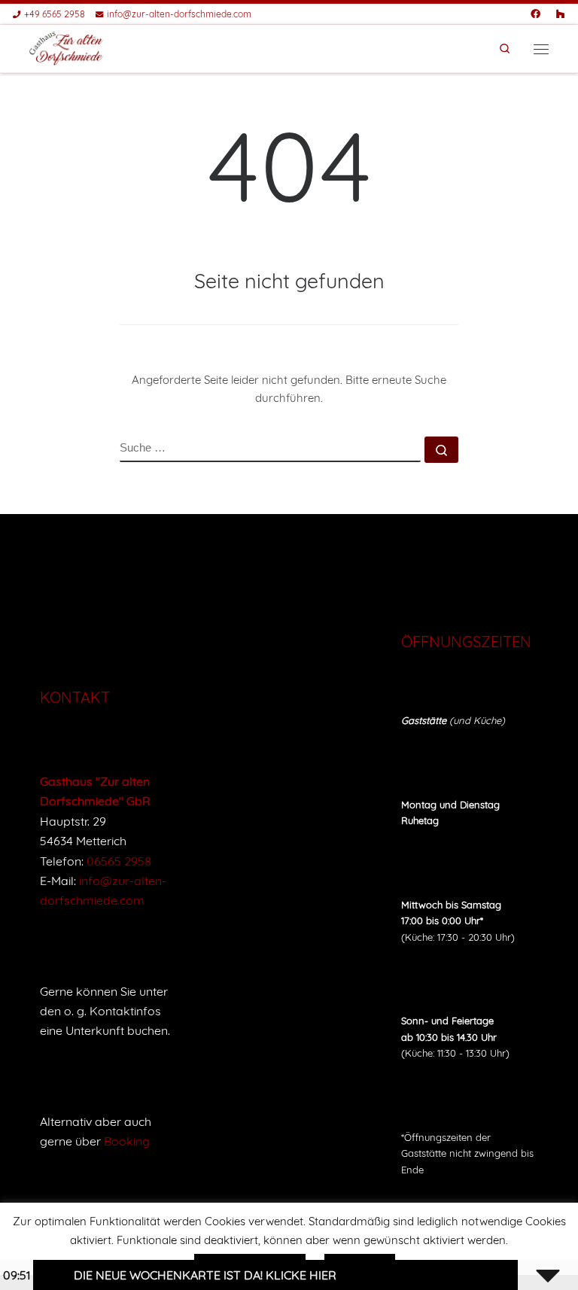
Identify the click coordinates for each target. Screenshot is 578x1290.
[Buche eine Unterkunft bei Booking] (561, 14)
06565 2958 (119, 861)
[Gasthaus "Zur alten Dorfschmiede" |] (66, 47)
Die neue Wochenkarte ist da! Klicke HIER (187, 1274)
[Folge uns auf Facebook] (536, 14)
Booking (127, 1141)
